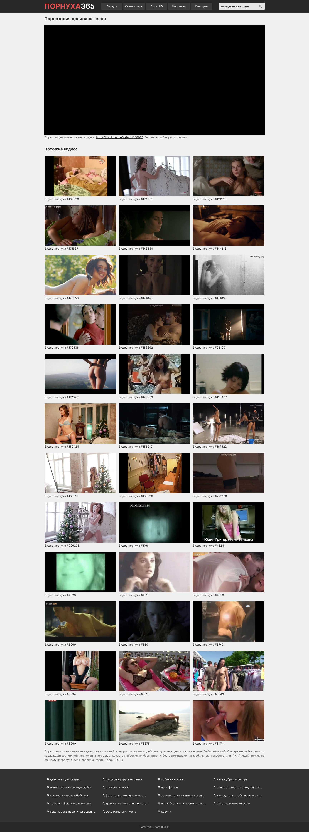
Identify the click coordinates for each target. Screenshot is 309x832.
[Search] (260, 6)
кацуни (166, 811)
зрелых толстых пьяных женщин (184, 795)
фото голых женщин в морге (126, 795)
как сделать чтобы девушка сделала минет (241, 795)
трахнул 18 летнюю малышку (70, 803)
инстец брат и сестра (232, 779)
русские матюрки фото (233, 803)
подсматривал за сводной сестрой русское (241, 787)
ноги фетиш (169, 787)
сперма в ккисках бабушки (69, 795)
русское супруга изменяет (125, 779)
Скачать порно (134, 6)
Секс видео (179, 6)
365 (69, 6)
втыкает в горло (117, 787)
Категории (201, 6)
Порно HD (157, 6)
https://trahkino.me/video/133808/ (119, 137)
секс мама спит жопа (121, 811)
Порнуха (112, 6)
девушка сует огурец (65, 779)
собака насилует (173, 779)
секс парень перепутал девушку (73, 811)
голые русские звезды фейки (71, 787)
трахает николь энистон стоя (127, 803)
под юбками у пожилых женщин (184, 803)
